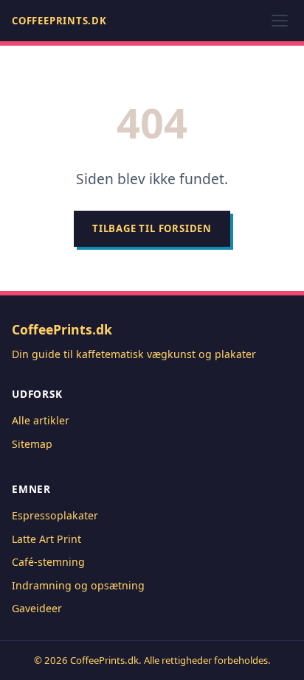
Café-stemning (48, 562)
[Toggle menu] (279, 20)
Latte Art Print (46, 539)
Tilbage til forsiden (152, 228)
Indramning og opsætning (78, 585)
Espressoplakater (55, 515)
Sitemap (32, 444)
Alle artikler (40, 420)
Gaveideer (37, 608)
